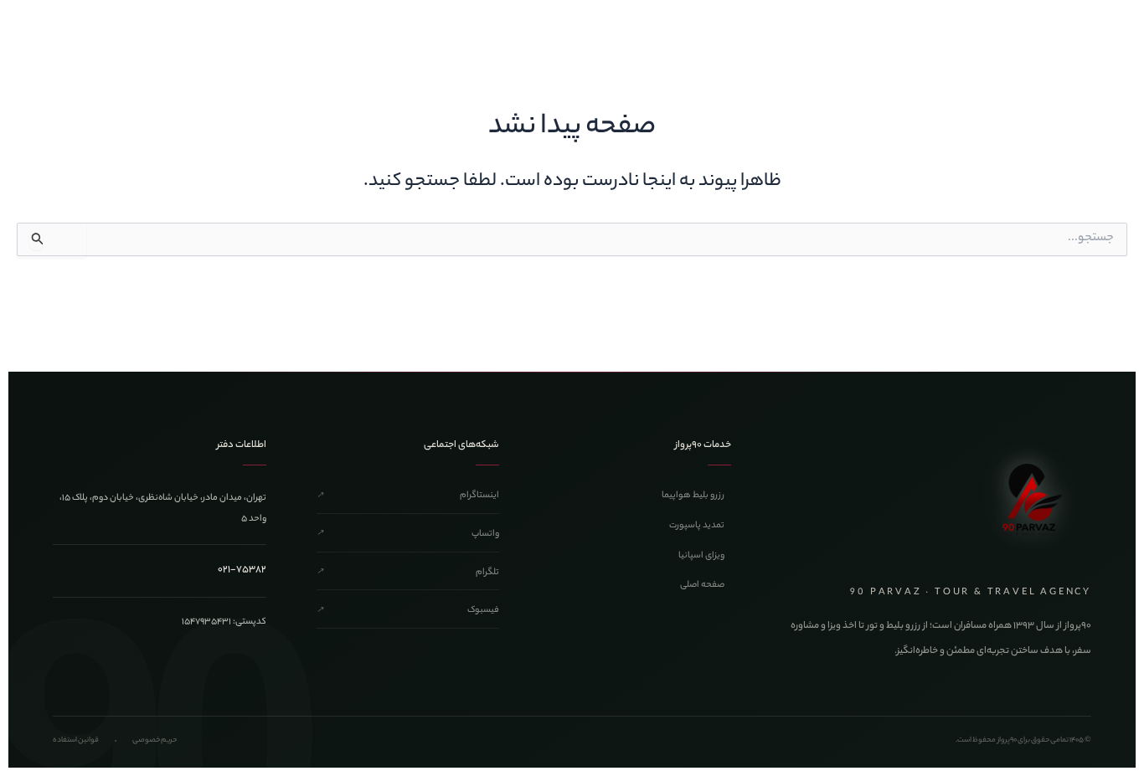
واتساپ (407, 534)
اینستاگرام (407, 495)
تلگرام (407, 572)
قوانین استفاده (76, 740)
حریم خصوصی (154, 740)
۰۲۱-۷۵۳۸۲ (242, 570)
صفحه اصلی (702, 585)
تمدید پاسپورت (696, 525)
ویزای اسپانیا (701, 555)
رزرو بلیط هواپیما (693, 495)
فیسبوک (407, 610)
